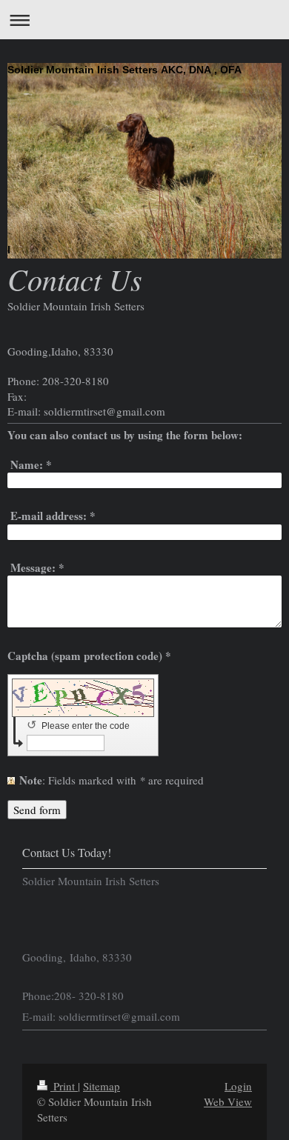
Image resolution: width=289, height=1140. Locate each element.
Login (238, 1086)
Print (64, 1086)
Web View (228, 1101)
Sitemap (101, 1086)
